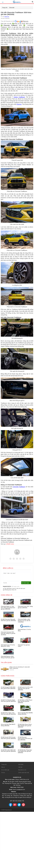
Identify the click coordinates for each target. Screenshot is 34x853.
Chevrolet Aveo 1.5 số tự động (24, 630)
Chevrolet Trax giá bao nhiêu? (24, 645)
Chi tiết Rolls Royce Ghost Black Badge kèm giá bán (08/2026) (25, 726)
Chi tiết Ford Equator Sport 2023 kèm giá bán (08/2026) (8, 700)
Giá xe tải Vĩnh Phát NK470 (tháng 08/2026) (8, 725)
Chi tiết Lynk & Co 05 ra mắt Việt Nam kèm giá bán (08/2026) (25, 688)
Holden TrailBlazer (19, 97)
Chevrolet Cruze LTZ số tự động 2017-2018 (8, 645)
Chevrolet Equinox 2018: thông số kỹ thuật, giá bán (7, 657)
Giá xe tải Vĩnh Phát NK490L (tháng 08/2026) (25, 713)
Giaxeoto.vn (20, 791)
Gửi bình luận (25, 583)
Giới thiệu (20, 764)
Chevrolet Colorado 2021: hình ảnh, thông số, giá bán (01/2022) (8, 633)
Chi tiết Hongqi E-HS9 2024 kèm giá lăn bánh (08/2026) (8, 687)
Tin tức (3, 772)
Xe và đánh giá (5, 769)
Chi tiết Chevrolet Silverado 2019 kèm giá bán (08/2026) (8, 620)
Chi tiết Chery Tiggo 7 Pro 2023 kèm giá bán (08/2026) (8, 713)
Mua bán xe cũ (22, 769)
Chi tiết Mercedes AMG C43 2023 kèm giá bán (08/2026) (8, 750)
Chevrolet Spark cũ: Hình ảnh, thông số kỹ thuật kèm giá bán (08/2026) (8, 608)
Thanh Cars (6, 16)
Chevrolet (11, 7)
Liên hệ (20, 767)
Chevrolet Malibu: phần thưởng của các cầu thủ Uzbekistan (24, 621)
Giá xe (3, 767)
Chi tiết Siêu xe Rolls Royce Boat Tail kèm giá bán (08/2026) (25, 701)
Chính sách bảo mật (23, 772)
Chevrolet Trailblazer (19, 486)
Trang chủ (4, 7)
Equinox (19, 104)
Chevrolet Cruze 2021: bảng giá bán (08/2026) (25, 607)
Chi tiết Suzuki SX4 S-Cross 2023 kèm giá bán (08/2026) (8, 737)
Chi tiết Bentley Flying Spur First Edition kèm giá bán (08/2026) (25, 751)
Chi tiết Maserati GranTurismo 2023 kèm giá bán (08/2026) (25, 738)
